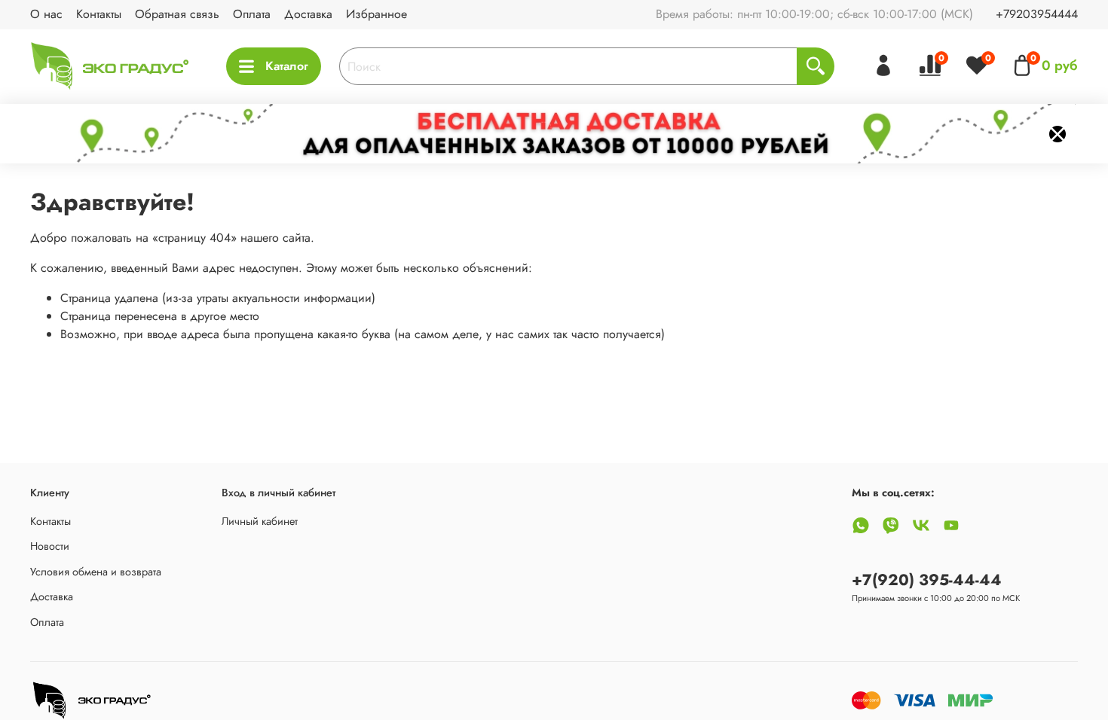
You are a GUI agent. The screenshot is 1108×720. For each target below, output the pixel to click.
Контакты (98, 14)
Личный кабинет (260, 521)
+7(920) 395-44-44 (927, 580)
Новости (49, 546)
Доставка (308, 14)
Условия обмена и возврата (95, 571)
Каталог (286, 66)
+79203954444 (1037, 14)
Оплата (252, 14)
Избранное (376, 14)
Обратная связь (177, 14)
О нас (46, 14)
